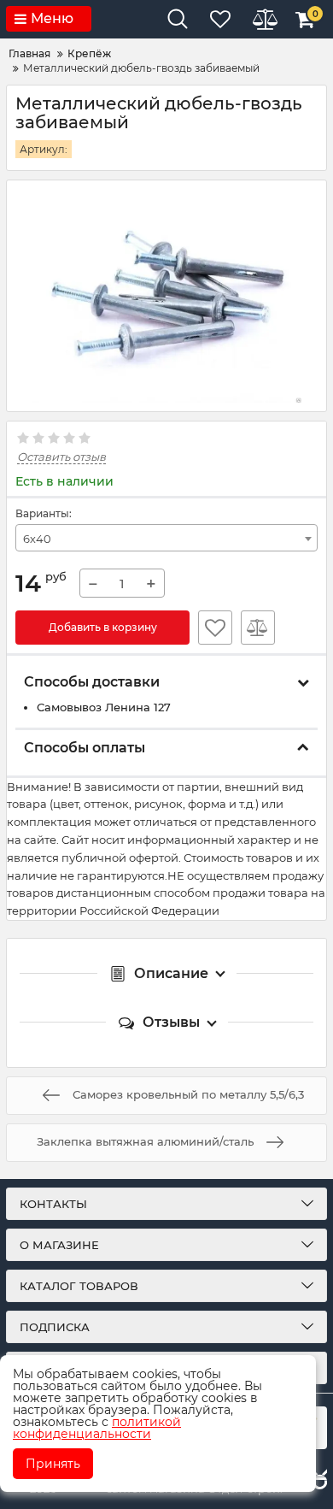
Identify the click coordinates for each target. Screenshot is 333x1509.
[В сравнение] (258, 627)
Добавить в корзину (103, 627)
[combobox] (166, 537)
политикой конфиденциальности (97, 1427)
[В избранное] (215, 627)
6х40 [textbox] (37, 538)
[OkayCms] (317, 1481)
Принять (53, 1463)
